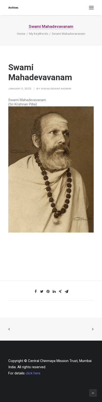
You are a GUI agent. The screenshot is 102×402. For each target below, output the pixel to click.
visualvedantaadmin (56, 88)
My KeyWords (38, 33)
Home (21, 33)
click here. (33, 373)
